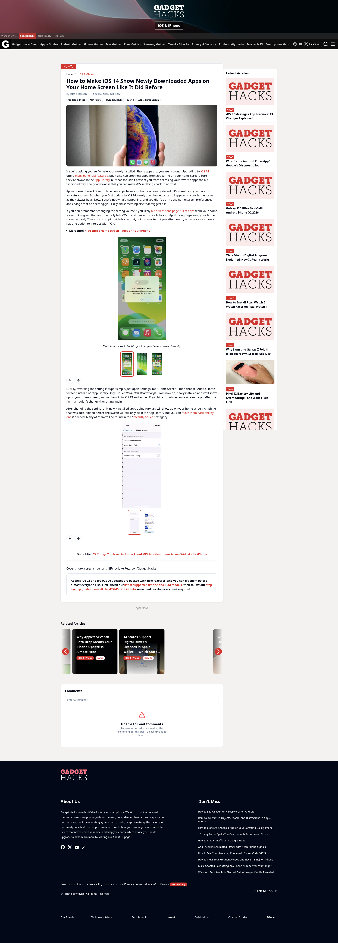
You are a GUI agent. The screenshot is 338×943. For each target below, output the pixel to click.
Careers (172, 884)
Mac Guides (113, 44)
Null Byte (59, 35)
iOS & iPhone (169, 25)
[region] (141, 293)
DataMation (202, 917)
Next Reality (44, 35)
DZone (271, 917)
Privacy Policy (94, 884)
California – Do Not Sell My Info (138, 884)
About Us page (122, 837)
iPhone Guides (93, 44)
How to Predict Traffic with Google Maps (221, 840)
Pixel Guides (132, 44)
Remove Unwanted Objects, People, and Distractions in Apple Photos (234, 819)
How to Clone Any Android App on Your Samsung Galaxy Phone (235, 827)
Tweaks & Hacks (178, 44)
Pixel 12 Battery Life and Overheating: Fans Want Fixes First (247, 398)
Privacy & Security (204, 44)
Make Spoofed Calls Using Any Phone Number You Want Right (234, 866)
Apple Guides (49, 44)
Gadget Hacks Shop (24, 44)
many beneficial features (91, 176)
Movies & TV (255, 44)
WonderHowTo (9, 35)
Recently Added (143, 417)
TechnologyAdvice (101, 917)
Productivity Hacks (231, 44)
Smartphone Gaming (280, 44)
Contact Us (111, 884)
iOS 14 (205, 171)
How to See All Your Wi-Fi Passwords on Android (226, 811)
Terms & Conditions (72, 884)
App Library (102, 180)
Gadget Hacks (27, 35)
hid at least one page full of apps (173, 211)
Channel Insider (237, 917)
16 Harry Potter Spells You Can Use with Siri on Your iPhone (233, 834)
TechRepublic (140, 917)
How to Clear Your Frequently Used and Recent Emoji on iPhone (235, 859)
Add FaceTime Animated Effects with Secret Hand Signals (232, 846)
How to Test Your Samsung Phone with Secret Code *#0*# (232, 853)
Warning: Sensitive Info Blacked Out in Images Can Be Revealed (236, 872)
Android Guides (71, 44)
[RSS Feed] (84, 847)
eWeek (171, 917)
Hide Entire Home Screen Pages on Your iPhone (117, 231)
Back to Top (263, 891)
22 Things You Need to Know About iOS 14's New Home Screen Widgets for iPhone (150, 554)
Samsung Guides (154, 44)
